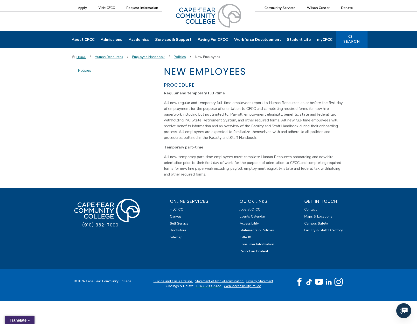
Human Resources (109, 56)
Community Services (279, 8)
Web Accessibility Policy (242, 286)
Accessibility (249, 223)
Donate (347, 8)
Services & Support (173, 39)
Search (351, 41)
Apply (82, 8)
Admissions (111, 39)
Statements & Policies (257, 230)
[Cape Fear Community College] (208, 15)
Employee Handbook (148, 56)
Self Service (179, 223)
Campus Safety (316, 223)
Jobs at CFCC (250, 209)
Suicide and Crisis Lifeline (173, 281)
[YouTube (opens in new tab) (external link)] (319, 282)
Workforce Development (257, 39)
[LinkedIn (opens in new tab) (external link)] (329, 281)
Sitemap (176, 237)
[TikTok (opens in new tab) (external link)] (309, 281)
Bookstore (178, 230)
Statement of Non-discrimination (219, 281)
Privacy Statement (259, 281)
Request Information (142, 8)
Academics (139, 39)
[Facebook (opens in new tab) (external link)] (299, 282)
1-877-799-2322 (208, 286)
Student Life (299, 39)
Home (81, 57)
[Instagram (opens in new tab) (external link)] (338, 282)
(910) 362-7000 (100, 225)
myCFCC (325, 39)
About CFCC (83, 39)
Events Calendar (252, 216)
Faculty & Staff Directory (323, 230)
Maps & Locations (318, 216)
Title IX (245, 237)
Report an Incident (254, 251)
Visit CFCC (106, 8)
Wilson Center (318, 8)
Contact (310, 209)
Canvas (175, 216)
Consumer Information (257, 244)
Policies (180, 56)
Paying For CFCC (212, 39)
